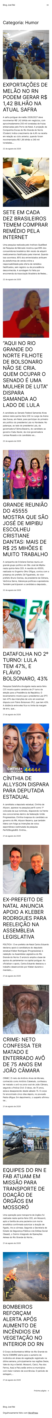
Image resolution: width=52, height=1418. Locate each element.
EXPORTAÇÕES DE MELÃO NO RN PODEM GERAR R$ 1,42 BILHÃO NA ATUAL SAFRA (25, 97)
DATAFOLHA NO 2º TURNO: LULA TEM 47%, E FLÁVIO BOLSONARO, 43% (25, 666)
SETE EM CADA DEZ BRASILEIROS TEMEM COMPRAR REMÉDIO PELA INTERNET (25, 224)
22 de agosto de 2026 (12, 149)
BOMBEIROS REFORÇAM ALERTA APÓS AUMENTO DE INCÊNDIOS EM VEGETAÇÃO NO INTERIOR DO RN (23, 1325)
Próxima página (41, 1391)
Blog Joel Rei (9, 5)
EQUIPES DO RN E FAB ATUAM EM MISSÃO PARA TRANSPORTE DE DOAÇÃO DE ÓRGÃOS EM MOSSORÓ (24, 1188)
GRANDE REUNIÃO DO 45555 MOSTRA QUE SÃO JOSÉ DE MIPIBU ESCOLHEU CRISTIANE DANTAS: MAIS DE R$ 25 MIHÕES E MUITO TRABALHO (25, 529)
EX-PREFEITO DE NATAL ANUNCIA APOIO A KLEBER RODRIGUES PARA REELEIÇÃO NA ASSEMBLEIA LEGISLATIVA (24, 918)
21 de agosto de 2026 (12, 714)
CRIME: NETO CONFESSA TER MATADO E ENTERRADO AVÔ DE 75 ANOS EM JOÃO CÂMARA (24, 1055)
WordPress (33, 1413)
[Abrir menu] (47, 5)
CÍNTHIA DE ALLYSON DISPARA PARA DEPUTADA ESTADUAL (26, 787)
